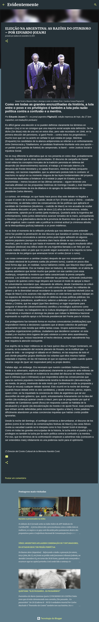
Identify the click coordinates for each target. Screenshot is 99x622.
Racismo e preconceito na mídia (32, 519)
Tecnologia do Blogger (51, 618)
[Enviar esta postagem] (6, 457)
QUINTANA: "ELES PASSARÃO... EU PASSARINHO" (39, 591)
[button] (6, 41)
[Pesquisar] (42, 5)
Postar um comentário (15, 478)
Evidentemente (22, 4)
